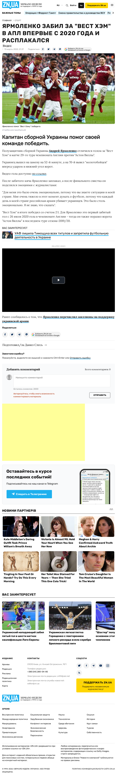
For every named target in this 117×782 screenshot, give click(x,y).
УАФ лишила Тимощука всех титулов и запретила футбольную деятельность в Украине (62, 235)
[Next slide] (112, 12)
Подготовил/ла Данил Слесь (22, 345)
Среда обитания (66, 723)
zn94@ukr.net (63, 676)
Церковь (62, 728)
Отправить (99, 395)
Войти (73, 5)
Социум (90, 715)
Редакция (7, 669)
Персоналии (36, 735)
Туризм (90, 728)
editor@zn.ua (33, 683)
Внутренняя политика (13, 715)
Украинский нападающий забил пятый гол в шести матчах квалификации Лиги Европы (23, 636)
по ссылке (39, 173)
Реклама (6, 673)
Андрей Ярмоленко (63, 151)
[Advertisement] (43, 432)
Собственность (94, 732)
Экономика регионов (12, 737)
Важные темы (11, 13)
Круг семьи (92, 723)
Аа (81, 5)
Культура (62, 732)
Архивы (6, 664)
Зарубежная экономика (42, 719)
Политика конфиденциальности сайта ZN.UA (93, 769)
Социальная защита (40, 715)
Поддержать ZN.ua (96, 5)
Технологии (64, 719)
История (91, 719)
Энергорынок (8, 728)
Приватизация (9, 732)
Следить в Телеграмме (31, 494)
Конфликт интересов (40, 723)
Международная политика (15, 719)
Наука (61, 715)
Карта (5, 686)
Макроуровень (9, 723)
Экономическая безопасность (38, 729)
